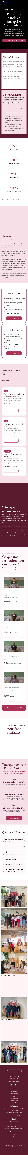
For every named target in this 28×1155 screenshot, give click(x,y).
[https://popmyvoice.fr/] (8, 3)
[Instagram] (11, 1085)
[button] (24, 3)
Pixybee (17, 1146)
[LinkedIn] (15, 1085)
